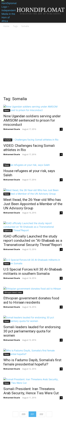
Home (6, 26)
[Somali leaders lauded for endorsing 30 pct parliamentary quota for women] (33, 319)
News (6, 110)
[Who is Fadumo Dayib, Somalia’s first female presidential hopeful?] (33, 352)
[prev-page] (15, 414)
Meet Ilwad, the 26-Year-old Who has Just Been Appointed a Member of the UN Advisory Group (32, 204)
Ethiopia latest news (13, 292)
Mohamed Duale (11, 129)
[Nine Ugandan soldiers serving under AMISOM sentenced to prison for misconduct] (33, 108)
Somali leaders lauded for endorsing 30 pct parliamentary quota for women (31, 331)
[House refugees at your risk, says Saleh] (33, 165)
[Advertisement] (33, 63)
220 (23, 414)
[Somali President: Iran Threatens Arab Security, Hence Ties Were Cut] (33, 381)
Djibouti (8, 230)
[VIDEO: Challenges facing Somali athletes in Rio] (33, 139)
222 (41, 414)
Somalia (7, 140)
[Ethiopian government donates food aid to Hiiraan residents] (33, 290)
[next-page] (49, 414)
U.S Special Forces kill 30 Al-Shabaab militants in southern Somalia (32, 271)
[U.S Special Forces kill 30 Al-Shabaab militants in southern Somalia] (33, 261)
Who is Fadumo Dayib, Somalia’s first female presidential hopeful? (32, 362)
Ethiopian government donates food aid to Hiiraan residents (31, 300)
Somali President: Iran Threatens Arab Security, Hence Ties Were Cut (31, 391)
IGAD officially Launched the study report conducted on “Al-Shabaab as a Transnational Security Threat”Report (32, 240)
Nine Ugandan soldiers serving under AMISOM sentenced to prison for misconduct (32, 120)
